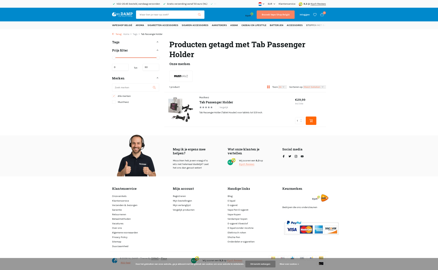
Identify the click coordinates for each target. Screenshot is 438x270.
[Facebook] (283, 157)
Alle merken (124, 96)
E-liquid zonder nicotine (240, 228)
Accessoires (295, 25)
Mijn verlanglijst (182, 205)
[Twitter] (289, 157)
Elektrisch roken (237, 232)
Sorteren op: (296, 87)
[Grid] (268, 87)
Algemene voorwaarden (125, 232)
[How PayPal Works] (311, 227)
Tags (135, 34)
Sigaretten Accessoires (162, 25)
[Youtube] (302, 157)
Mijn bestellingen (182, 200)
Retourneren (119, 214)
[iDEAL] (211, 15)
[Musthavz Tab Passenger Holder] (180, 109)
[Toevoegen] (311, 121)
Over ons (117, 228)
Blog (230, 196)
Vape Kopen (234, 214)
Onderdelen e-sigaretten (241, 241)
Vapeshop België (122, 25)
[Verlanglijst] (315, 14)
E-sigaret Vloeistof (238, 223)
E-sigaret (233, 205)
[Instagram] (296, 157)
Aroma (140, 25)
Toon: (275, 87)
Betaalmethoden (121, 218)
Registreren (179, 196)
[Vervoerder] (324, 198)
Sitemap (116, 241)
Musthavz (123, 102)
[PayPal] (221, 15)
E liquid (231, 200)
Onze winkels (119, 196)
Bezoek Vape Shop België (275, 14)
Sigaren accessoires (195, 25)
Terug (118, 34)
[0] (321, 14)
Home (126, 34)
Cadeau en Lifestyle (253, 25)
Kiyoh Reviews (318, 3)
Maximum (151, 67)
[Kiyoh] (249, 14)
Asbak (234, 25)
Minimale (120, 67)
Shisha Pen (234, 237)
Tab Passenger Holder (216, 102)
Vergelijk (224, 107)
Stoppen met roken (318, 25)
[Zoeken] (199, 14)
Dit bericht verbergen (260, 264)
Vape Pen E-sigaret (238, 209)
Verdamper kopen (237, 218)
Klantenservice (287, 3)
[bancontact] (235, 15)
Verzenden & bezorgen (124, 205)
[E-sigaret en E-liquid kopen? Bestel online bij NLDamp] (122, 14)
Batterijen (276, 25)
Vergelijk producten (184, 209)
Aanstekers (219, 25)
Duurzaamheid (120, 246)
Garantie (117, 209)
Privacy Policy (119, 237)
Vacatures (118, 223)
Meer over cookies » (289, 264)
